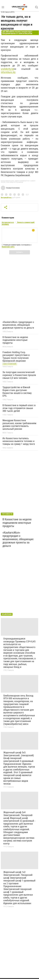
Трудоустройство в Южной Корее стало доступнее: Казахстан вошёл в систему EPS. (17, 391)
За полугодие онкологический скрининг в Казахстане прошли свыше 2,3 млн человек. (19, 375)
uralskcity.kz (7, 68)
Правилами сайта (8, 247)
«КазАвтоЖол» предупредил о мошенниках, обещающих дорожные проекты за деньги (18, 325)
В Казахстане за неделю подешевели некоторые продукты (15, 340)
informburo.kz (8, 72)
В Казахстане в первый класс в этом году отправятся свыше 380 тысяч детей (18, 408)
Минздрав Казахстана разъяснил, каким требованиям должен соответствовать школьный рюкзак (19, 424)
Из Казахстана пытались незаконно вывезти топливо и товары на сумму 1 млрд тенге (18, 441)
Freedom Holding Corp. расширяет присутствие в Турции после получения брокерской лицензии (16, 356)
